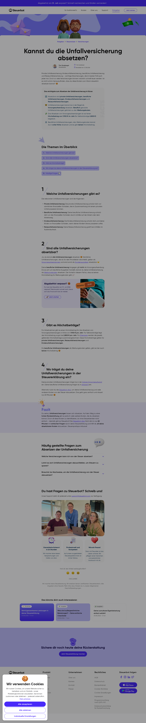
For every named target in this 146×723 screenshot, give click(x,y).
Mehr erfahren (25, 699)
